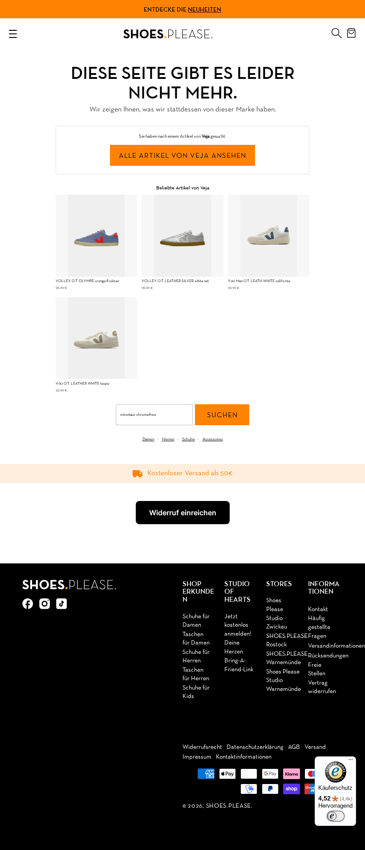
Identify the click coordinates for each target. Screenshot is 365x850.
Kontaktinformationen (244, 757)
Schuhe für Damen (196, 621)
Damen (148, 439)
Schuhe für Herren (196, 656)
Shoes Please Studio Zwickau (276, 614)
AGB (294, 747)
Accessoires (213, 439)
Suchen (222, 415)
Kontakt (318, 609)
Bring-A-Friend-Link (238, 665)
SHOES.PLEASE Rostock (287, 640)
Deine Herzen (233, 647)
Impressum (196, 757)
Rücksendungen (328, 656)
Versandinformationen (336, 646)
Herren (168, 439)
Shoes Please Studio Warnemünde (283, 680)
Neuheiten (204, 9)
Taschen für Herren (195, 674)
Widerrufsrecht (202, 747)
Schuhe (188, 439)
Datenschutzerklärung (255, 747)
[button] (336, 31)
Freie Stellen (316, 669)
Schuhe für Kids (196, 692)
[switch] (336, 816)
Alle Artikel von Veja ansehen (182, 156)
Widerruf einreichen (182, 512)
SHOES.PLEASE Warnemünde (287, 658)
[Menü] (350, 761)
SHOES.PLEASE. (229, 806)
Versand (315, 747)
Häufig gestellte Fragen (319, 627)
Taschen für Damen (196, 639)
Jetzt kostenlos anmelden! (237, 625)
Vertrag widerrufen (322, 687)
